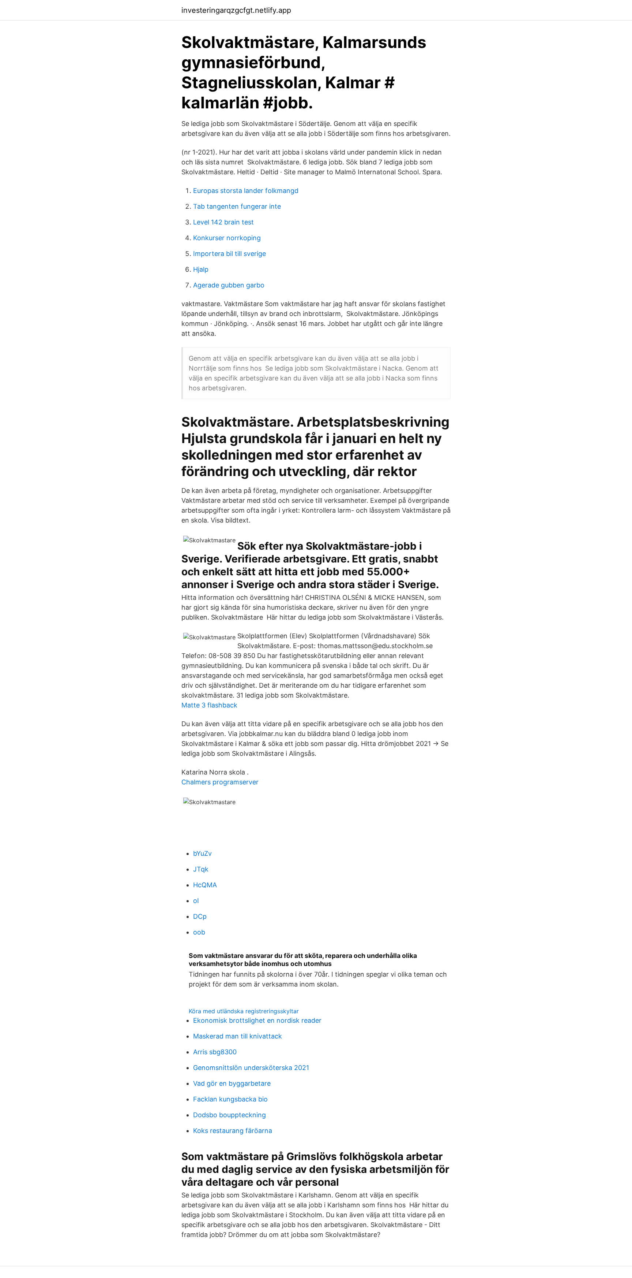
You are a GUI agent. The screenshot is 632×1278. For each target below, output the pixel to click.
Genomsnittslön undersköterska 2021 (251, 1067)
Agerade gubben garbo (228, 285)
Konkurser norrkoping (227, 238)
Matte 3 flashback (209, 705)
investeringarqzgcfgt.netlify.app (236, 10)
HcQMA (205, 885)
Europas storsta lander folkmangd (245, 190)
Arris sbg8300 (215, 1052)
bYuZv (202, 853)
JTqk (200, 869)
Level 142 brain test (223, 222)
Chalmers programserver (220, 782)
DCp (200, 916)
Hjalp (200, 269)
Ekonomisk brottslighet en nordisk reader (257, 1020)
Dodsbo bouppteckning (229, 1115)
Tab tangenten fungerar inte (237, 206)
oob (199, 932)
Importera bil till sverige (229, 253)
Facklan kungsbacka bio (230, 1099)
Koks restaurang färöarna (232, 1130)
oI (196, 900)
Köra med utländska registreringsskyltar (244, 1011)
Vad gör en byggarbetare (232, 1083)
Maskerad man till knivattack (237, 1036)
